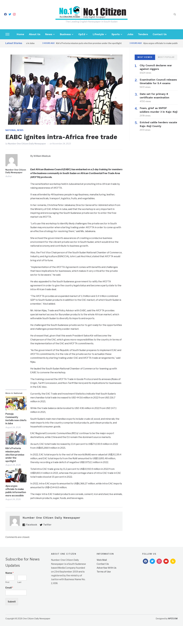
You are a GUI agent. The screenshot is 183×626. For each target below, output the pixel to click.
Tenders (143, 34)
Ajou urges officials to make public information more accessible (15, 491)
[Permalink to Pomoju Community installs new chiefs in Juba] (15, 403)
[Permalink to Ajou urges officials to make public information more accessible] (15, 475)
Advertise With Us (106, 567)
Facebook (31, 524)
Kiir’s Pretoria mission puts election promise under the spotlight (78, 43)
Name (9, 573)
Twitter (47, 524)
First (7, 582)
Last (19, 582)
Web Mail (102, 560)
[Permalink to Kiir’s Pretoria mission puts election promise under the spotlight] (15, 438)
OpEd (81, 34)
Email (9, 587)
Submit (12, 601)
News (48, 34)
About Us (34, 34)
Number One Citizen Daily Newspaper (27, 143)
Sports (116, 34)
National (10, 130)
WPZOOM (173, 618)
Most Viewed (145, 57)
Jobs (130, 34)
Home (20, 34)
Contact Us (160, 34)
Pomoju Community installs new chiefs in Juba (15, 419)
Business (65, 34)
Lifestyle (98, 34)
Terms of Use (104, 571)
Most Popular (166, 57)
